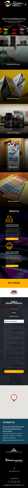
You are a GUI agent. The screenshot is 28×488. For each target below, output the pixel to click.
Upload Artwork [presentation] (14, 316)
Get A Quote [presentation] (14, 309)
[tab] (14, 309)
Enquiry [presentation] (14, 312)
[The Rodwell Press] (13, 4)
